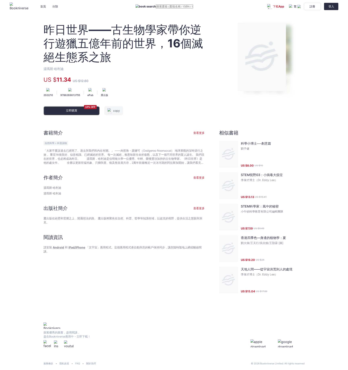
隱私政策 (64, 363)
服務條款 (48, 363)
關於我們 (91, 363)
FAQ (77, 363)
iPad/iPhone (76, 247)
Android (58, 247)
